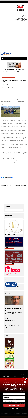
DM (2, 91)
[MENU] (26, 58)
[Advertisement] (14, 37)
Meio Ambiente (6, 376)
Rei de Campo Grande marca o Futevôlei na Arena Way (13, 94)
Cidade (6, 374)
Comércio (15, 376)
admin (17, 71)
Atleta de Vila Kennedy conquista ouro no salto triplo (12, 84)
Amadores (8, 182)
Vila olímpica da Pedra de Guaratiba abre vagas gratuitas (13, 87)
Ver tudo (20, 330)
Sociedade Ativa (22, 377)
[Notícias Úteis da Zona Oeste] (2, 58)
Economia (15, 374)
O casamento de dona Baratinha (21, 185)
